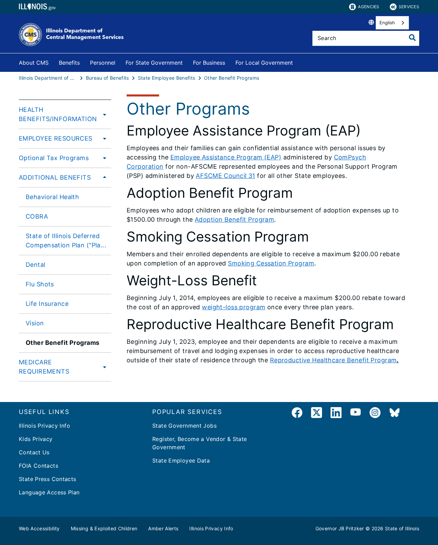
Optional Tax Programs (54, 157)
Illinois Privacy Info (44, 425)
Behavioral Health (52, 196)
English (387, 22)
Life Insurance (47, 303)
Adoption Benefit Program (234, 219)
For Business (209, 62)
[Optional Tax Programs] (102, 157)
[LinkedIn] (336, 413)
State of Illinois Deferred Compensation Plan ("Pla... (66, 240)
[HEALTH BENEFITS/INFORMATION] (104, 114)
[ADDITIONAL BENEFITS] (102, 177)
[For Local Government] (298, 61)
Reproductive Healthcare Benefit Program (333, 360)
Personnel (102, 62)
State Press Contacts (47, 479)
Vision (35, 323)
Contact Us (34, 452)
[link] (297, 413)
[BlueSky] (394, 413)
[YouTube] (355, 413)
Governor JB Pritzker (339, 528)
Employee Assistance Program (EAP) (225, 157)
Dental (36, 264)
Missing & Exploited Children (104, 528)
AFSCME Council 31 (225, 175)
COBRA (37, 216)
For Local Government (264, 62)
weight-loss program (233, 307)
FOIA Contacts (38, 465)
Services (409, 6)
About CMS (34, 62)
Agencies (368, 6)
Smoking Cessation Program (271, 263)
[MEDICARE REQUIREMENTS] (103, 366)
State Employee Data (181, 460)
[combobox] (392, 22)
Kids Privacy (36, 439)
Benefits (69, 62)
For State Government (154, 62)
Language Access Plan (49, 492)
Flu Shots (40, 284)
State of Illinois (402, 528)
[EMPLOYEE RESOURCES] (102, 138)
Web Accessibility (39, 528)
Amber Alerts (163, 528)
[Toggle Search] (412, 37)
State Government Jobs (184, 425)
